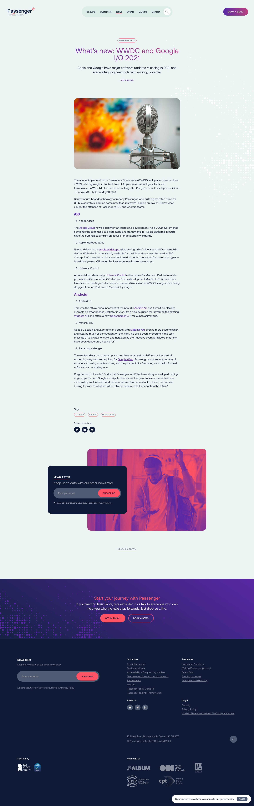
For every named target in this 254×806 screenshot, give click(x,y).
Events (93, 415)
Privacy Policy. (104, 503)
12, (145, 307)
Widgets (79, 315)
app (117, 249)
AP (128, 315)
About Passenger (136, 664)
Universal (111, 275)
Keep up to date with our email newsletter (83, 483)
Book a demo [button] (235, 11)
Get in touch (112, 618)
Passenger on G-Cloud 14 (140, 688)
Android (138, 307)
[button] (91, 12)
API (86, 315)
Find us (130, 684)
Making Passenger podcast (196, 668)
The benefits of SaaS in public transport (147, 676)
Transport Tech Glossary (194, 680)
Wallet (110, 249)
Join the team (134, 680)
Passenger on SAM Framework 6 (144, 692)
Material (135, 329)
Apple (103, 249)
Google (122, 359)
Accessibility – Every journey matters (146, 672)
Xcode (83, 227)
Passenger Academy (193, 664)
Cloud (91, 227)
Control (121, 275)
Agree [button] (242, 799)
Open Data (187, 672)
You (142, 329)
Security (186, 705)
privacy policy (227, 798)
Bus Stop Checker (191, 676)
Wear (129, 359)
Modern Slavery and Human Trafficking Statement (208, 713)
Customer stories (136, 668)
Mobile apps (108, 415)
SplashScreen (118, 315)
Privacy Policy (189, 709)
